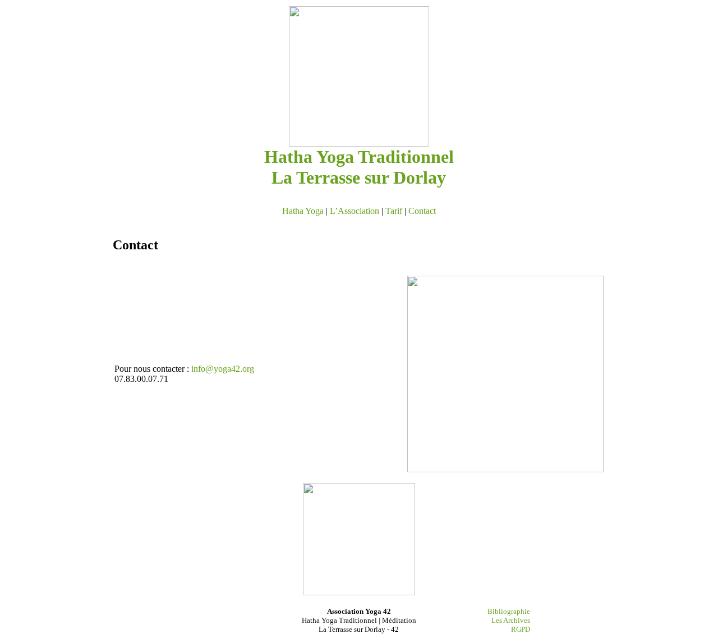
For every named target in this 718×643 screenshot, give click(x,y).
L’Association (354, 211)
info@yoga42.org (222, 368)
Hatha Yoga (303, 211)
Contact (422, 211)
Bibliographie (508, 611)
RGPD (520, 629)
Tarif (393, 211)
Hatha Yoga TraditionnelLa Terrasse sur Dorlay (359, 167)
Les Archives (510, 620)
